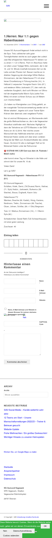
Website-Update (11, 429)
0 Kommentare (24, 44)
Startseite (8, 466)
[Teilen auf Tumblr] (31, 243)
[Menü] (44, 6)
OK (45, 526)
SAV (43, 44)
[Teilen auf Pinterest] (21, 243)
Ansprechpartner (12, 470)
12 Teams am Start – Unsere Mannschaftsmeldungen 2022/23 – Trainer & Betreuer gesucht (24, 421)
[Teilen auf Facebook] (6, 243)
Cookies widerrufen (11, 536)
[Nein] (36, 531)
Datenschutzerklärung (22, 531)
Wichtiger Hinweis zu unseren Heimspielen (24, 436)
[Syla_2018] (22, 26)
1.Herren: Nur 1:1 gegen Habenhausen (21, 38)
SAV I (35, 44)
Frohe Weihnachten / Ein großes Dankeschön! (25, 433)
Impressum (9, 474)
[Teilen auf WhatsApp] (16, 243)
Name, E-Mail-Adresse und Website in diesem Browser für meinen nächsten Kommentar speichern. (22, 312)
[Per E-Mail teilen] (45, 243)
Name (41, 282)
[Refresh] (24, 317)
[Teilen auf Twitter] (11, 243)
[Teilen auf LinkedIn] (26, 243)
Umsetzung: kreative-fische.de (28, 517)
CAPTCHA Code (43, 323)
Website (42, 300)
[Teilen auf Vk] (36, 243)
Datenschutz (10, 478)
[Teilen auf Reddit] (40, 243)
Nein (5, 531)
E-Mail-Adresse (42, 293)
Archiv (6, 390)
